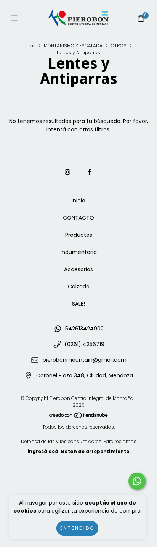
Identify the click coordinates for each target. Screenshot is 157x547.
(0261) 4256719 (84, 344)
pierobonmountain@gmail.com (85, 360)
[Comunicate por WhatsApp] (137, 481)
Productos (78, 235)
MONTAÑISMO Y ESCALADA (73, 45)
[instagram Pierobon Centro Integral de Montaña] (67, 172)
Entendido (77, 528)
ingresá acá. (43, 451)
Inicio (29, 45)
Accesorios (78, 269)
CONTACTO (78, 218)
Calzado (79, 286)
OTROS (119, 45)
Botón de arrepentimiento (95, 451)
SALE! (78, 303)
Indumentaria (79, 252)
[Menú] (16, 18)
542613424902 (84, 328)
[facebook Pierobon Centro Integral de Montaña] (89, 172)
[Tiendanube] (78, 417)
